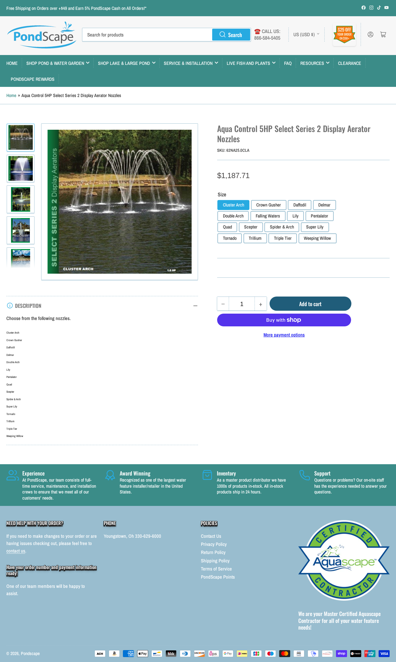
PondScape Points (218, 577)
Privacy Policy (214, 544)
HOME (12, 63)
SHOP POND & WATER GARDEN (55, 63)
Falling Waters (268, 216)
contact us (15, 551)
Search (235, 35)
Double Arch (233, 216)
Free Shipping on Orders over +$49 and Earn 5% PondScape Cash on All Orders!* (76, 8)
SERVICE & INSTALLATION (188, 63)
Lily (296, 216)
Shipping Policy (215, 560)
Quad (227, 227)
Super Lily (315, 227)
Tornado (230, 238)
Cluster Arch (233, 205)
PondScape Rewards (33, 79)
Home (11, 95)
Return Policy (213, 552)
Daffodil (299, 205)
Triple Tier (283, 238)
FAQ (288, 63)
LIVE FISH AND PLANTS (248, 63)
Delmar (324, 205)
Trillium (255, 238)
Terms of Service (216, 569)
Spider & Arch (282, 227)
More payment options (284, 335)
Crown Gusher (268, 205)
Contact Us (211, 536)
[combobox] (166, 34)
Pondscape (30, 653)
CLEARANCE (349, 63)
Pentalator (319, 216)
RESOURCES (312, 63)
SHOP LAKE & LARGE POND (124, 63)
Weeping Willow (317, 238)
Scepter (250, 227)
